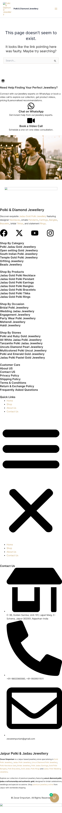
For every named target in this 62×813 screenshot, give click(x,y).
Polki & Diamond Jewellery (26, 8)
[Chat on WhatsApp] (31, 106)
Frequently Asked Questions (19, 389)
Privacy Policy (9, 375)
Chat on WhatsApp (31, 111)
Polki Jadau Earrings (39, 766)
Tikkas (20, 223)
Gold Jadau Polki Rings (30, 769)
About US (6, 368)
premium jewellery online (43, 784)
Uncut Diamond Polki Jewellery (44, 762)
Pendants (33, 220)
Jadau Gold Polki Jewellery (32, 216)
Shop (9, 404)
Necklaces (14, 220)
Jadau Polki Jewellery (22, 762)
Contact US (7, 371)
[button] (31, 480)
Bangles (53, 220)
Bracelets (4, 223)
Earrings (43, 220)
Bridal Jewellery (23, 766)
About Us (11, 408)
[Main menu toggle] (56, 9)
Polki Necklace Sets (8, 766)
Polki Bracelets (14, 769)
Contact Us (12, 411)
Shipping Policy (10, 379)
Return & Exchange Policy (17, 386)
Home (10, 400)
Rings (43, 223)
